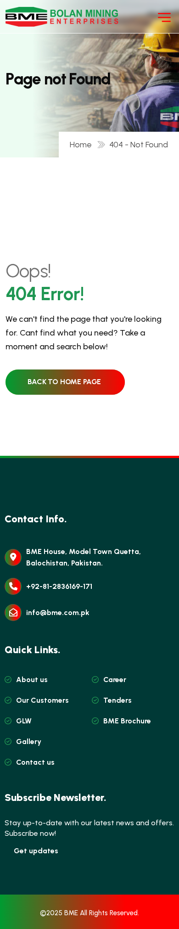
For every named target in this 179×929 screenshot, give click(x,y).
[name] (33, 17)
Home (82, 145)
